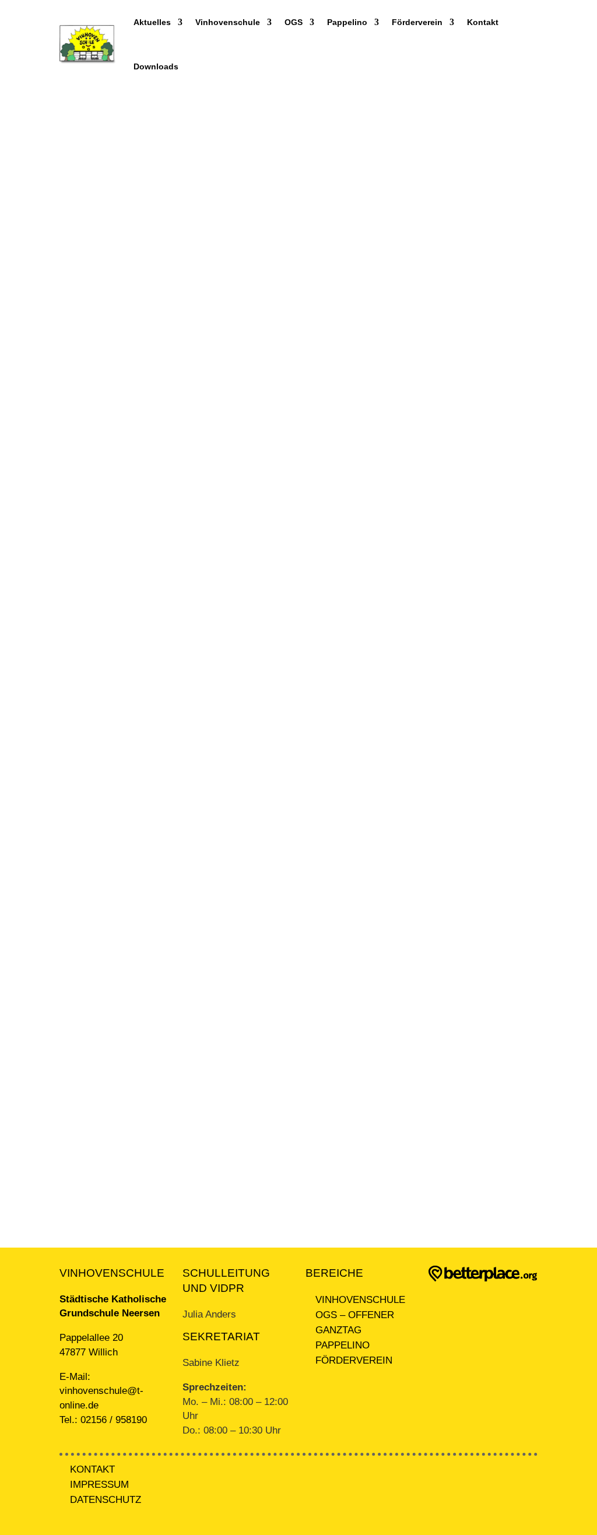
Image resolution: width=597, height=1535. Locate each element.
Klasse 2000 (97, 168)
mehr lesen (101, 247)
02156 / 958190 (113, 1419)
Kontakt (482, 22)
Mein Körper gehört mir (117, 446)
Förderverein (417, 22)
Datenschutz (105, 1499)
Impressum (99, 1484)
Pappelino (347, 22)
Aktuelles (152, 22)
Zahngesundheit (103, 1118)
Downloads (156, 66)
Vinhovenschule (227, 22)
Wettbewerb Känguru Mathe (126, 986)
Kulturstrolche (99, 314)
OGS (294, 22)
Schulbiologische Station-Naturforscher (147, 855)
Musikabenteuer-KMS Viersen (130, 591)
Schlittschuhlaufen (108, 723)
